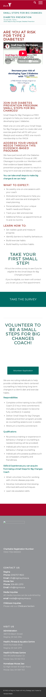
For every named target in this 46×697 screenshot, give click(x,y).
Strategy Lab (30, 690)
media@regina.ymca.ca (20, 598)
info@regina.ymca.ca (19, 578)
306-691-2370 (17, 584)
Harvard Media (8, 694)
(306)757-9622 (17, 575)
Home (14, 20)
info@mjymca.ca (17, 587)
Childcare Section (26, 606)
